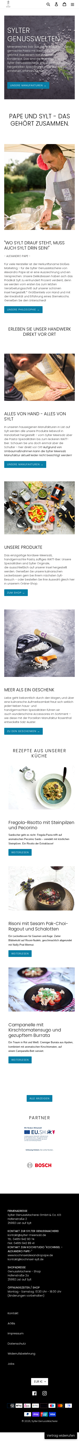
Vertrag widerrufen (61, 1435)
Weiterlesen (20, 852)
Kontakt (13, 1313)
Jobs (11, 1364)
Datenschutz (17, 1344)
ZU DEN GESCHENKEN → (23, 731)
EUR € (38, 1381)
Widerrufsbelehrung (21, 1353)
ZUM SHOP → (16, 592)
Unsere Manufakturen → (28, 85)
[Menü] (72, 4)
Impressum (16, 1333)
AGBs (11, 1323)
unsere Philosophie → (23, 309)
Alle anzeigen (39, 1098)
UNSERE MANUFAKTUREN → (25, 464)
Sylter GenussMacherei (44, 1421)
